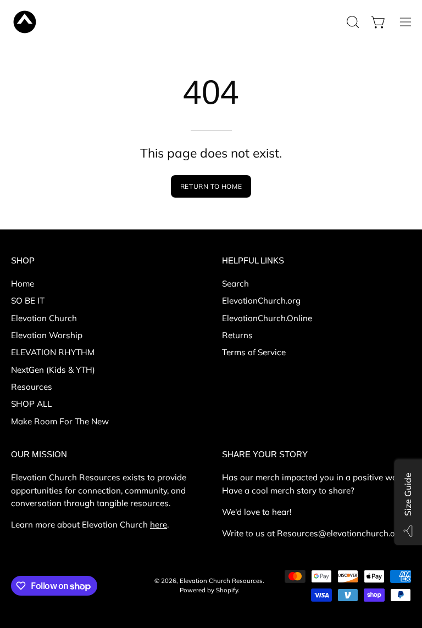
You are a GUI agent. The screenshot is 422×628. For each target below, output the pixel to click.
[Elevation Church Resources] (24, 22)
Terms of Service (254, 352)
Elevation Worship (46, 335)
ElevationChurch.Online (267, 317)
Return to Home (211, 186)
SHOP (23, 260)
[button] (351, 22)
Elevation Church (44, 317)
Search (235, 283)
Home (22, 283)
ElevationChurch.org (261, 300)
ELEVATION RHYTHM (53, 352)
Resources (31, 387)
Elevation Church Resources (221, 581)
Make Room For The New (60, 421)
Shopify (227, 590)
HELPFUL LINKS (253, 260)
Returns (237, 335)
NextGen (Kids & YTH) (53, 369)
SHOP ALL (31, 404)
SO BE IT (28, 300)
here (158, 524)
